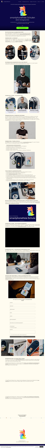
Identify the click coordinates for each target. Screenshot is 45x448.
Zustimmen (41, 446)
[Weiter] (22, 26)
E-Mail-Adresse (12, 326)
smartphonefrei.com (7, 1)
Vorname (11, 302)
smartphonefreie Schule (20, 359)
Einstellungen (37, 446)
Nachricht (11, 329)
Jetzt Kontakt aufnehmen (22, 27)
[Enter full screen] (29, 92)
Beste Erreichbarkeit (13, 319)
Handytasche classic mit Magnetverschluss (14, 145)
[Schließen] (44, 446)
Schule (11, 312)
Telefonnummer (12, 309)
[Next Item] (42, 347)
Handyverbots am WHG (22, 226)
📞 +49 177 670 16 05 (22, 28)
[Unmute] (16, 92)
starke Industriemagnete (13, 173)
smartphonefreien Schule (27, 142)
